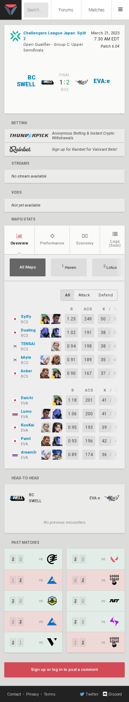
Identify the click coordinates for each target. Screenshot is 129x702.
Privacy (32, 694)
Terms (50, 694)
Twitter (92, 694)
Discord (115, 694)
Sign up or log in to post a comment (64, 669)
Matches (97, 10)
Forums (66, 10)
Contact (14, 694)
